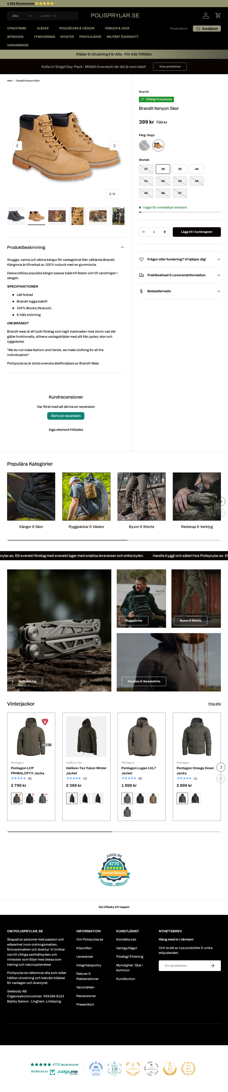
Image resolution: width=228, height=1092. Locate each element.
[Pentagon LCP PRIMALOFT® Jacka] (31, 736)
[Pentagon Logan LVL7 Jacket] (141, 736)
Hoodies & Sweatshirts (144, 681)
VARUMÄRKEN (17, 45)
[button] (218, 15)
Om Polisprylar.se (89, 939)
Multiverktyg (27, 681)
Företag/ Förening (129, 956)
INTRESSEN (15, 36)
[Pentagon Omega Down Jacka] (197, 736)
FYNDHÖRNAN (44, 36)
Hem (9, 80)
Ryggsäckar (133, 620)
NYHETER (67, 36)
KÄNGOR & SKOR (117, 28)
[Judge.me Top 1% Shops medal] (170, 1068)
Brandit (144, 91)
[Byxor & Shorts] (141, 496)
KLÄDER (43, 28)
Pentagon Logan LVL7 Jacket (138, 770)
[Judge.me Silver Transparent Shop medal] (151, 1068)
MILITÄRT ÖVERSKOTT (122, 36)
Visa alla (214, 704)
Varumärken (85, 987)
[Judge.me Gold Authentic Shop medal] (133, 1068)
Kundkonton (125, 979)
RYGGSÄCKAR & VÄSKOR (76, 28)
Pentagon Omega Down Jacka (195, 770)
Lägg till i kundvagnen (196, 231)
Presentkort (178, 28)
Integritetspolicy (88, 965)
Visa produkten (170, 66)
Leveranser (84, 956)
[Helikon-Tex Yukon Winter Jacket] (86, 736)
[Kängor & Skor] (31, 496)
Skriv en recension (66, 416)
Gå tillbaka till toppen (114, 907)
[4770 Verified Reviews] (114, 887)
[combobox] (42, 15)
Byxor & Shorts (141, 527)
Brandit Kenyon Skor (28, 80)
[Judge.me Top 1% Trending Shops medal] (188, 1068)
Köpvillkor (84, 948)
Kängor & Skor (31, 527)
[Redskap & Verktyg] (197, 496)
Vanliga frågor (126, 948)
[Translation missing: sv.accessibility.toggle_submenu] (30, 28)
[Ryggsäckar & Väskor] (86, 496)
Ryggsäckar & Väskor (86, 527)
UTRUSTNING (16, 28)
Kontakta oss (126, 939)
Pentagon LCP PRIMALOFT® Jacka (27, 770)
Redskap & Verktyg (197, 527)
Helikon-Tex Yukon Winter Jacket (86, 770)
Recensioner (86, 996)
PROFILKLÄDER (90, 36)
